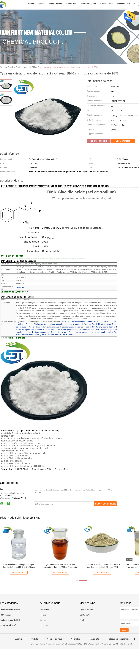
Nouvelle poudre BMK (41, 469)
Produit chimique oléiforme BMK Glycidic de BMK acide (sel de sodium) (100, 566)
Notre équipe (45, 625)
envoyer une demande (105, 504)
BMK (24, 288)
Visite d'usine (71, 4)
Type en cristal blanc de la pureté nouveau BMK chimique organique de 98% (68, 67)
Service (43, 620)
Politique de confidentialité (119, 639)
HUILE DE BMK (21, 469)
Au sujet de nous (55, 4)
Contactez (124, 141)
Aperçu (18, 639)
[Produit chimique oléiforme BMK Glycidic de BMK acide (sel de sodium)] (100, 542)
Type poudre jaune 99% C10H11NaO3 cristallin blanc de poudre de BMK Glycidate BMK (20, 566)
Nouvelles (75, 639)
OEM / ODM (85, 615)
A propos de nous (54, 639)
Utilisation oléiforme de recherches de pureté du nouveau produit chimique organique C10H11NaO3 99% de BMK (62, 566)
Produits (41, 4)
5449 (19, 288)
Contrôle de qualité (88, 4)
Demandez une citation (126, 4)
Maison (31, 4)
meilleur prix (100, 141)
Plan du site (94, 639)
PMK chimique (6, 615)
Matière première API (8, 625)
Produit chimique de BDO (10, 620)
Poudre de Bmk (61, 469)
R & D (82, 620)
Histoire (43, 615)
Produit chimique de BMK (10, 610)
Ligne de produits (86, 610)
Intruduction (44, 610)
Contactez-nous (106, 4)
